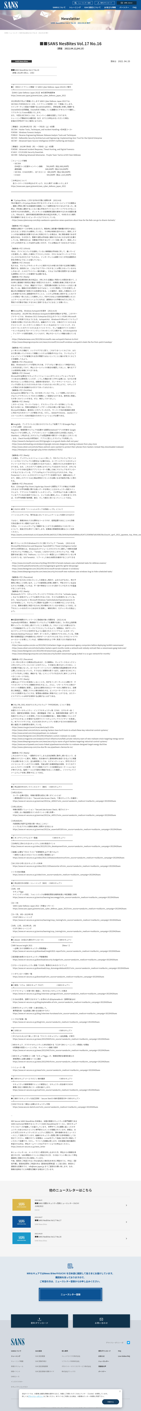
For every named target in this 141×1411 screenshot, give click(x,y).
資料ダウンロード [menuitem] (104, 1351)
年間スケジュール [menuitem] (17, 1366)
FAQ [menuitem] (119, 1351)
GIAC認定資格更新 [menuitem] (41, 1366)
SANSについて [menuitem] (16, 1351)
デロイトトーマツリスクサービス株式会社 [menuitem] (76, 1366)
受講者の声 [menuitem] (102, 1366)
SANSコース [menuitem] (15, 1376)
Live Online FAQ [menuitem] (124, 1356)
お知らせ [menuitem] (101, 1356)
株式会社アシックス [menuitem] (68, 1371)
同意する (111, 1402)
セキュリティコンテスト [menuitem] (19, 1387)
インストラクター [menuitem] (17, 1382)
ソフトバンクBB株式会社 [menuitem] (70, 1361)
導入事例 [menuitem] (65, 1351)
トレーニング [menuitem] (15, 1356)
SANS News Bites (21, 61)
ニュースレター (13, 33)
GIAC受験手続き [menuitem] (40, 1361)
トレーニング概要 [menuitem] (17, 1361)
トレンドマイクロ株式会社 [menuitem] (71, 1356)
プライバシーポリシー (36, 1396)
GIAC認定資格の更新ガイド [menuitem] (44, 1371)
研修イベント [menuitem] (15, 1371)
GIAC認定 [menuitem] (38, 1351)
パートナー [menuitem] (102, 1371)
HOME (6, 33)
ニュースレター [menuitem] (103, 1361)
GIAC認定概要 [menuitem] (40, 1356)
